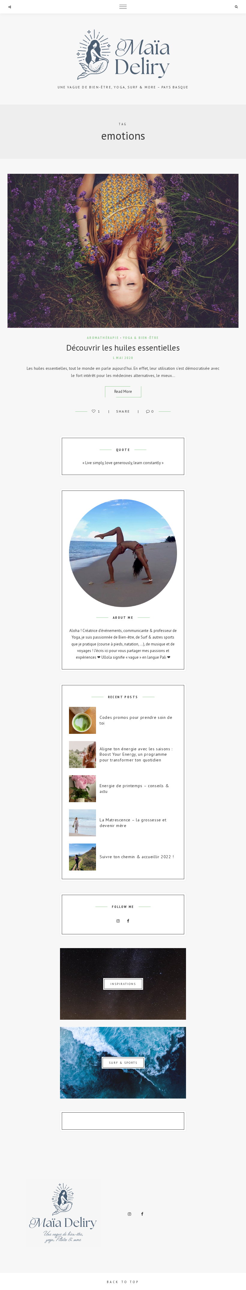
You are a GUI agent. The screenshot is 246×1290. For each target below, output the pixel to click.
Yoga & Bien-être (141, 338)
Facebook (128, 921)
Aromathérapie (103, 338)
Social (9, 7)
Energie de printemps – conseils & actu (134, 788)
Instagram (118, 921)
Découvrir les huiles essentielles (123, 347)
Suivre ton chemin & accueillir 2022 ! (137, 856)
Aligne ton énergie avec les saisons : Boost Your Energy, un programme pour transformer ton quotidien (136, 754)
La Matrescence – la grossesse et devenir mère (133, 822)
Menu (123, 7)
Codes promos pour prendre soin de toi (136, 720)
